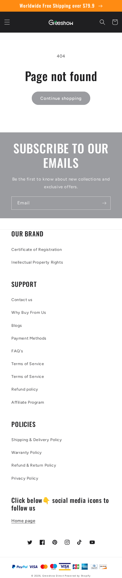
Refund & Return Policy (33, 465)
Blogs (16, 325)
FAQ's (17, 351)
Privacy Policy (24, 478)
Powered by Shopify (78, 575)
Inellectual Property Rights (37, 262)
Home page (23, 520)
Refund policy (24, 389)
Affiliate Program (27, 402)
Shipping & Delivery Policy (36, 439)
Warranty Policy (26, 452)
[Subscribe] (104, 203)
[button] (7, 22)
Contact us (22, 299)
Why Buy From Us (28, 312)
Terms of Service (27, 363)
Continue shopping (61, 98)
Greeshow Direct (53, 575)
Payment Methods (29, 338)
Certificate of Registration (36, 249)
